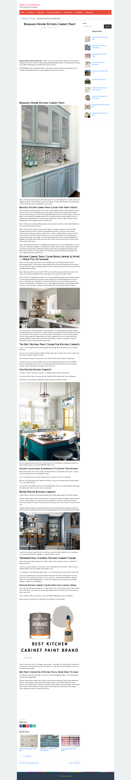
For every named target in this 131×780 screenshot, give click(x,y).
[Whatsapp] (34, 726)
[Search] (109, 12)
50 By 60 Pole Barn (74, 762)
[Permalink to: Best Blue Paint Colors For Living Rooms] (49, 741)
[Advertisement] (49, 44)
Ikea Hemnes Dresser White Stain (28, 749)
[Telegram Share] (31, 726)
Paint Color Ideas (29, 4)
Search (85, 23)
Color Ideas (28, 756)
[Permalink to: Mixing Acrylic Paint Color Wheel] (70, 741)
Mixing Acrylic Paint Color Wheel (68, 749)
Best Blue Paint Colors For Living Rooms (48, 749)
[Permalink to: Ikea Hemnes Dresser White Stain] (28, 741)
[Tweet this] (24, 726)
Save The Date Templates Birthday (29, 762)
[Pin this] (27, 726)
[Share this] (20, 726)
